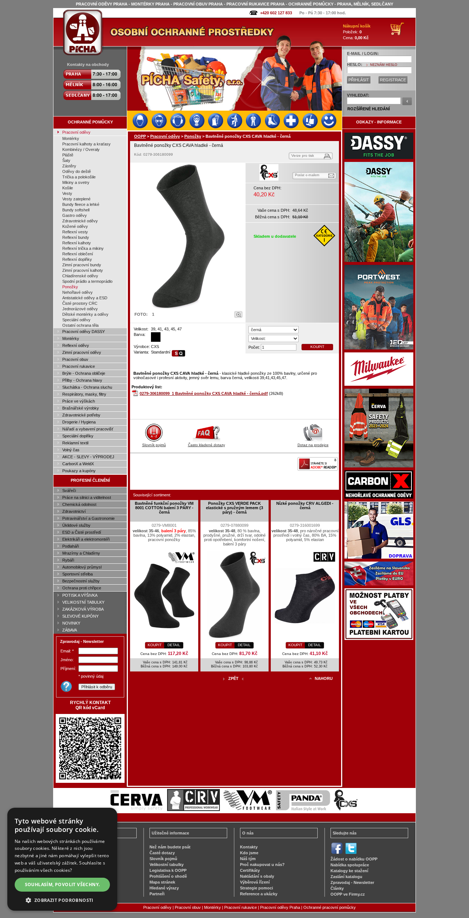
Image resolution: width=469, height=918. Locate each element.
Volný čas (71, 450)
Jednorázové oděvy (80, 309)
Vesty (67, 193)
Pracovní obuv (75, 359)
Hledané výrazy (164, 888)
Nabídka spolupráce (349, 865)
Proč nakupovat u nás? (262, 864)
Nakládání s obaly (257, 876)
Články (337, 888)
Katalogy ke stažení (349, 871)
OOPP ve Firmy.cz (347, 894)
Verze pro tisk (302, 155)
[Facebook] (336, 853)
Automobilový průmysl (81, 567)
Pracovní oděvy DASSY (83, 331)
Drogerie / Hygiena (79, 422)
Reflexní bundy (75, 237)
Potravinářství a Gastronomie (88, 518)
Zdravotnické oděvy (80, 221)
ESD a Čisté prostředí (81, 532)
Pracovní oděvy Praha (280, 907)
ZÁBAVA (69, 630)
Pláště (67, 155)
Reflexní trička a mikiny (83, 248)
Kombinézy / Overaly (81, 149)
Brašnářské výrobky (80, 408)
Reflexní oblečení (77, 254)
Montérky (70, 138)
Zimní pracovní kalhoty (82, 270)
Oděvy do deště (76, 171)
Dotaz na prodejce (313, 445)
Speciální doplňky (77, 436)
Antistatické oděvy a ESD (84, 298)
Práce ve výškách (78, 401)
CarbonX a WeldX (78, 464)
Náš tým (248, 858)
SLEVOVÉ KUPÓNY (80, 616)
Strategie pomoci (256, 888)
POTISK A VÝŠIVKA (79, 595)
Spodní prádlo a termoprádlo (87, 281)
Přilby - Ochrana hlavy (82, 380)
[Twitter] (350, 853)
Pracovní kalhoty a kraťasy (86, 144)
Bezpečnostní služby (81, 581)
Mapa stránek (162, 882)
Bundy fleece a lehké (80, 204)
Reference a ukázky (258, 894)
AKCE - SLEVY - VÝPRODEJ (88, 457)
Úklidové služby (76, 525)
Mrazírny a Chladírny (81, 553)
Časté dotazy (162, 853)
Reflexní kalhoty (76, 243)
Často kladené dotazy (206, 445)
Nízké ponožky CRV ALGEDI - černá (304, 505)
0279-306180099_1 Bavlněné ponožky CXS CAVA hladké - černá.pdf (204, 393)
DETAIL (173, 645)
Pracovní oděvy (76, 132)
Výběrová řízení (255, 882)
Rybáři (68, 560)
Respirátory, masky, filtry (84, 394)
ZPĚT (233, 678)
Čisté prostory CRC (79, 303)
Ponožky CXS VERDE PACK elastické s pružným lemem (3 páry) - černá (234, 507)
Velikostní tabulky (166, 864)
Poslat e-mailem (307, 175)
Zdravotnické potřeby (81, 415)
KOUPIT (317, 347)
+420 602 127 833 (276, 13)
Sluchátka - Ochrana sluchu (87, 387)
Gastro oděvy (74, 215)
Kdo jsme (249, 853)
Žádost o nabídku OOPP (353, 859)
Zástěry (69, 166)
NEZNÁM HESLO (383, 65)
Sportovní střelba (77, 574)
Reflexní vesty (75, 232)
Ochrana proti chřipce (81, 588)
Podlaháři (70, 546)
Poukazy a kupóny (79, 471)
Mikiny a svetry (75, 182)
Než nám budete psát (170, 847)
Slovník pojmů (154, 445)
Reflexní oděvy (75, 345)
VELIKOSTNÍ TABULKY (83, 602)
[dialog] (62, 859)
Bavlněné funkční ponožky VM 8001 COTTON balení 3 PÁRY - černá (164, 507)
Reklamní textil (75, 443)
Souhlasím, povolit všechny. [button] (62, 884)
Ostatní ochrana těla (80, 325)
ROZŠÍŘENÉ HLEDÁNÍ (368, 109)
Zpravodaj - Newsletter (352, 882)
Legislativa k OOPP (168, 870)
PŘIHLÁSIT (358, 80)
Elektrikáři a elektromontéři (86, 539)
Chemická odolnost (79, 504)
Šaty (66, 160)
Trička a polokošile (79, 177)
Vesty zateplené (76, 199)
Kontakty (249, 847)
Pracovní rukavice (78, 366)
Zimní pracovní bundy (81, 265)
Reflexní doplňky (77, 259)
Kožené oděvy (75, 226)
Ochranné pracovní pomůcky (329, 907)
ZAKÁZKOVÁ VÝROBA (83, 609)
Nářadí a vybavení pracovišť (87, 429)
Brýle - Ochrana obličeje (83, 373)
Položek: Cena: (356, 32)
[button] (62, 899)
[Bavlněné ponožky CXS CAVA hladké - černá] (188, 236)
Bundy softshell (75, 210)
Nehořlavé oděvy (77, 292)
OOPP (140, 136)
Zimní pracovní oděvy (81, 352)
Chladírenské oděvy (80, 276)
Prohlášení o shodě (168, 876)
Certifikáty (250, 870)
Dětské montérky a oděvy (85, 314)
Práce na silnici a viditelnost (86, 497)
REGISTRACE (393, 80)
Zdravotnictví (74, 511)
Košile (67, 188)
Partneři (157, 894)
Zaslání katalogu (346, 876)
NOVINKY (71, 623)
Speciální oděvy (76, 320)
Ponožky (70, 287)
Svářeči (69, 490)
